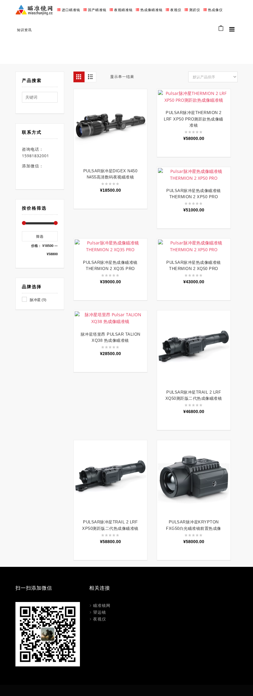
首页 (173, 45)
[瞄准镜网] (33, 9)
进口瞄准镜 (192, 45)
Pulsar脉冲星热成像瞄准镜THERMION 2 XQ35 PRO (110, 265)
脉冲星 (35, 299)
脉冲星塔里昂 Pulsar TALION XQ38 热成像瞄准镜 (110, 337)
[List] (90, 77)
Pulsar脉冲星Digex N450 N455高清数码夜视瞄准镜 (110, 174)
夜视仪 (99, 619)
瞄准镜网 (101, 605)
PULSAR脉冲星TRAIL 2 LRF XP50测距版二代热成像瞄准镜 (110, 525)
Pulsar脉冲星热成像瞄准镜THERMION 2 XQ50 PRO (193, 265)
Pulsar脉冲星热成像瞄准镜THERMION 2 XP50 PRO (193, 193)
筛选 (40, 236)
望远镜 (99, 612)
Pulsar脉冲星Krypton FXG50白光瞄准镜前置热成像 (193, 525)
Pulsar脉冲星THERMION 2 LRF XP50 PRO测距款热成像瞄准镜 (193, 118)
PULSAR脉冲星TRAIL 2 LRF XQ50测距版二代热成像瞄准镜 (193, 395)
